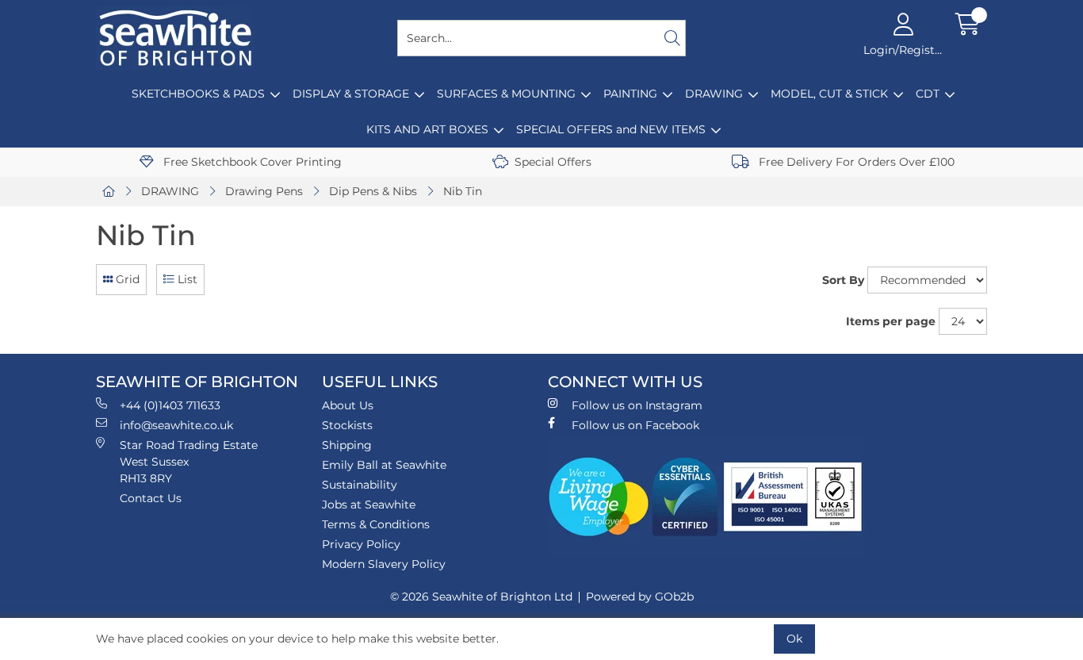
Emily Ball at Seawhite (384, 465)
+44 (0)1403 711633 (170, 405)
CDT (927, 93)
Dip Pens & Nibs (373, 191)
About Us (347, 405)
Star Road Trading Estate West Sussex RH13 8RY (189, 461)
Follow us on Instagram (637, 405)
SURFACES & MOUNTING (506, 93)
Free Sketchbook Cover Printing (251, 162)
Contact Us (151, 498)
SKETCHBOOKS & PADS (198, 93)
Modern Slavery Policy (384, 564)
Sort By (843, 280)
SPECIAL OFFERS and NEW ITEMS (611, 129)
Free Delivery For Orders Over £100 (855, 162)
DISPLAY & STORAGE (351, 93)
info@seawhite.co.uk (176, 425)
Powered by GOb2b (640, 596)
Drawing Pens (264, 191)
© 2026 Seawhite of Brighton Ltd (481, 596)
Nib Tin (462, 191)
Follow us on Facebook (635, 425)
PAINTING (630, 93)
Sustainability (359, 485)
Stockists (347, 425)
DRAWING (714, 93)
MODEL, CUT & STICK (829, 93)
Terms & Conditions (376, 524)
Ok (794, 638)
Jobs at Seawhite (368, 504)
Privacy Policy (361, 544)
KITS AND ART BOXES (427, 129)
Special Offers (553, 162)
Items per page (891, 321)
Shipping (347, 445)
